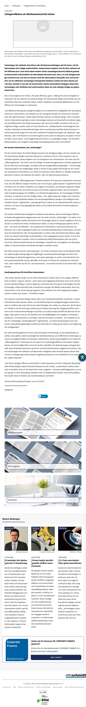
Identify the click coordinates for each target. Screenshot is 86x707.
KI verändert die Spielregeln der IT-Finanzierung (16, 580)
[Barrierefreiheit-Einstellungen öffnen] (82, 357)
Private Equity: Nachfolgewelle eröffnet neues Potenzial (43, 580)
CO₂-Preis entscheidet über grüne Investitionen (70, 580)
